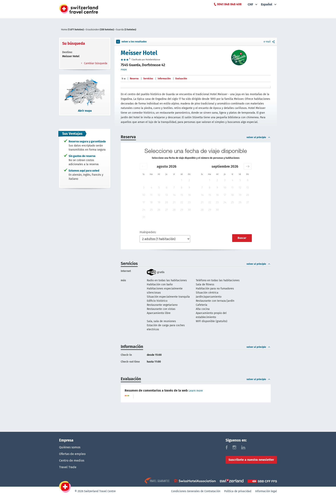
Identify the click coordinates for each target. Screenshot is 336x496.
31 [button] (144, 217)
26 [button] (159, 209)
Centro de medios (71, 460)
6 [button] (166, 187)
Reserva (134, 78)
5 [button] (159, 187)
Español (266, 4)
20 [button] (166, 202)
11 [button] (151, 195)
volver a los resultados (134, 41)
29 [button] (181, 209)
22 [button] (181, 202)
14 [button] (174, 195)
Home (72, 29)
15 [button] (181, 195)
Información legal (266, 491)
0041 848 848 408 (229, 4)
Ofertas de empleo (72, 454)
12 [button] (159, 195)
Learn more (196, 390)
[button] (143, 166)
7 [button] (174, 187)
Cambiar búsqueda (95, 63)
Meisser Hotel (139, 52)
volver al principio (256, 137)
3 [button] (143, 187)
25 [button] (151, 209)
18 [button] (151, 202)
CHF (250, 4)
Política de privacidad (237, 491)
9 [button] (189, 187)
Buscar (242, 238)
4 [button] (151, 187)
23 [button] (189, 202)
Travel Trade (67, 467)
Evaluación (181, 78)
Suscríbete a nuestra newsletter (251, 460)
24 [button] (143, 209)
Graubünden (100, 29)
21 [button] (174, 202)
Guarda (126, 29)
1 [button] (181, 180)
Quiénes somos (69, 447)
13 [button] (166, 195)
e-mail (267, 41)
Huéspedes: (148, 232)
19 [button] (159, 202)
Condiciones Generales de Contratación (195, 491)
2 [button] (189, 180)
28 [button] (174, 209)
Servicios (148, 78)
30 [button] (189, 209)
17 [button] (144, 202)
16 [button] (189, 195)
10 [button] (143, 195)
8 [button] (181, 187)
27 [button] (166, 209)
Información (164, 78)
